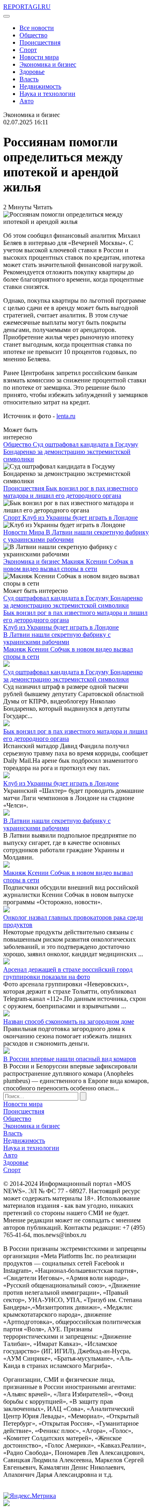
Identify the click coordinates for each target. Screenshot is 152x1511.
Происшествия (39, 42)
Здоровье (32, 71)
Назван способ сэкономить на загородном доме (68, 1021)
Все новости (36, 27)
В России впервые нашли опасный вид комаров (69, 1058)
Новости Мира (24, 532)
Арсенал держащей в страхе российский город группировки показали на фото (68, 973)
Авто (26, 101)
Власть (29, 79)
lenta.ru (65, 415)
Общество (33, 35)
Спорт (28, 49)
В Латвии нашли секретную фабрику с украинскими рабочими (57, 638)
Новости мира (39, 57)
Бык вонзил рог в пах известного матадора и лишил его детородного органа (70, 492)
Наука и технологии (47, 93)
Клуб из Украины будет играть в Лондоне (80, 517)
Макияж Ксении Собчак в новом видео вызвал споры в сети (68, 565)
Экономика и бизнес (47, 64)
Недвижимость (40, 86)
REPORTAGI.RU (27, 6)
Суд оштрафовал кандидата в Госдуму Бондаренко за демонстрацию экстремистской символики (70, 451)
